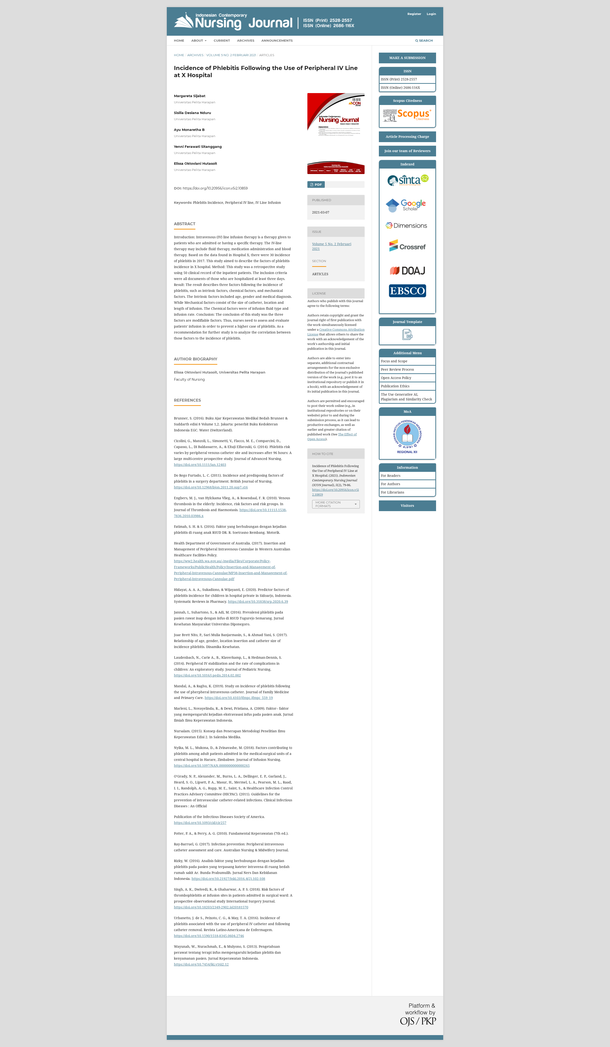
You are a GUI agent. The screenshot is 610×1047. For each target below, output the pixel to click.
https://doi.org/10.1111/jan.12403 (200, 464)
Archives (245, 40)
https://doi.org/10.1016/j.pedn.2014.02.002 (207, 675)
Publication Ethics (395, 386)
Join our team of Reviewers (408, 151)
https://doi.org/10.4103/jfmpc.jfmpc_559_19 (239, 697)
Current (222, 40)
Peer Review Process (397, 369)
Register (414, 14)
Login (431, 14)
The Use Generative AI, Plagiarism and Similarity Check (406, 396)
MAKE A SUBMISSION (407, 57)
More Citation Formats (328, 504)
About (197, 40)
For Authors (390, 484)
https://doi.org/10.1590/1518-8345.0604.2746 (209, 935)
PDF (318, 184)
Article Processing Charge (407, 136)
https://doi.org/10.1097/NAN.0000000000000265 (212, 765)
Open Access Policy (396, 377)
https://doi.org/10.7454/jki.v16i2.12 (201, 964)
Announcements (277, 40)
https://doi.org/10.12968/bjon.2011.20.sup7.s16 (211, 487)
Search (425, 40)
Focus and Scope (394, 361)
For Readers (390, 475)
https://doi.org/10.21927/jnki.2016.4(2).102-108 (228, 878)
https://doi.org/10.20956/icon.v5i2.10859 (215, 188)
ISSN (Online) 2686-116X (400, 87)
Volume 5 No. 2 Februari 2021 (231, 55)
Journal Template (407, 321)
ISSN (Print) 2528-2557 (399, 79)
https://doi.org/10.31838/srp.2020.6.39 (258, 601)
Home (179, 40)
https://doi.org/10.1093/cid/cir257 (200, 822)
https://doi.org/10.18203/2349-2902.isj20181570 (211, 907)
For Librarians (392, 492)
